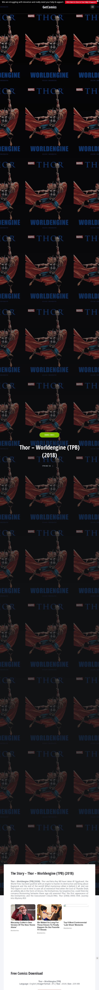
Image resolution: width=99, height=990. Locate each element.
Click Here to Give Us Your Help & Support (81, 2)
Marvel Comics (49, 435)
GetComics (50, 7)
